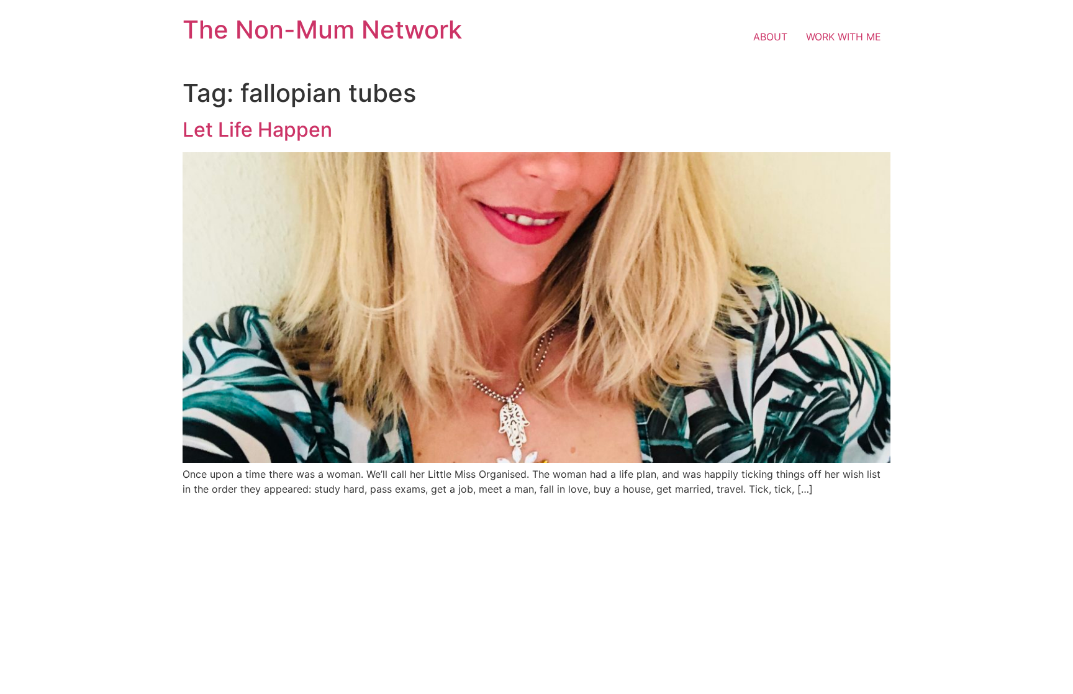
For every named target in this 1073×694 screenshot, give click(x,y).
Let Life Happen (257, 129)
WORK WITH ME (843, 36)
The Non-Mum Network (322, 29)
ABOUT (770, 36)
